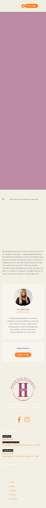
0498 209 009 (7, 439)
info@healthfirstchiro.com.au (12, 464)
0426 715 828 (7, 453)
